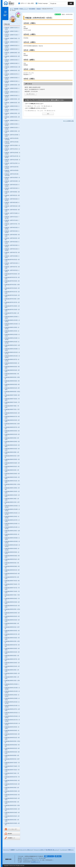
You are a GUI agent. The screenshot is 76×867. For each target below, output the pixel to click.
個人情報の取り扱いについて (52, 849)
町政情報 (16, 8)
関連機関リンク (11, 837)
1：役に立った (29, 106)
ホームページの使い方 (39, 849)
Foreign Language (43, 3)
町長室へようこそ (24, 8)
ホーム (11, 8)
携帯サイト (71, 849)
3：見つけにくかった (50, 110)
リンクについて (63, 849)
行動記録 (38, 8)
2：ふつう (37, 106)
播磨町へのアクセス (49, 856)
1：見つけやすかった (31, 110)
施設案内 (10, 833)
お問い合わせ (31, 94)
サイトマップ (6, 849)
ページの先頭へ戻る (69, 120)
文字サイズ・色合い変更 (27, 3)
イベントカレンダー (12, 829)
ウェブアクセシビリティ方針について (24, 849)
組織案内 (13, 849)
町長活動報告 (32, 8)
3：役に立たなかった (47, 106)
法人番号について (35, 861)
